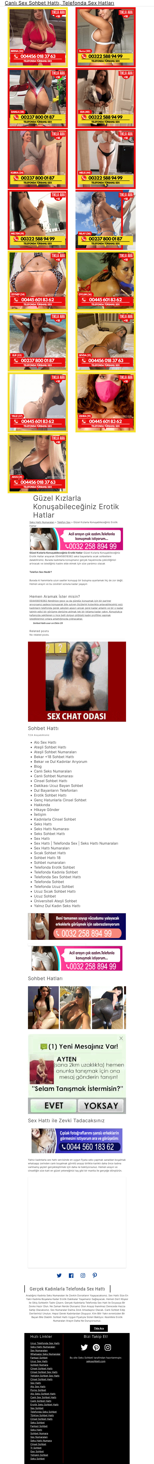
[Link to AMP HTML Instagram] (82, 1276)
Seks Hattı (36, 1429)
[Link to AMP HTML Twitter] (59, 1277)
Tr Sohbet (36, 1447)
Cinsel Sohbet (38, 1444)
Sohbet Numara (39, 1364)
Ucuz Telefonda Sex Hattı (45, 1343)
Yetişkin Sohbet (39, 1454)
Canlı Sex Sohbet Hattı (43, 1397)
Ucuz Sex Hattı (39, 1361)
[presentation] (121, 1007)
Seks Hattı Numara (41, 1440)
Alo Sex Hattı (37, 1386)
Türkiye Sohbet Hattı (42, 1415)
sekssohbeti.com (95, 1361)
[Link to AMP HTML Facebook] (71, 1276)
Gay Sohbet (37, 1451)
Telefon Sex (64, 522)
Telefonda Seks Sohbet (43, 1411)
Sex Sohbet (36, 1408)
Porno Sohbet (38, 1390)
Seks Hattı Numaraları (41, 522)
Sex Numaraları (39, 1350)
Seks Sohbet (37, 1422)
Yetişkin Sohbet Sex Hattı (44, 1375)
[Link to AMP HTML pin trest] (94, 1276)
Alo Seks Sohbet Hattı (42, 1393)
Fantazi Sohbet (39, 1357)
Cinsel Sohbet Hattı (41, 1368)
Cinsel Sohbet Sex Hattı (43, 1372)
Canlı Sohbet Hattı (40, 1400)
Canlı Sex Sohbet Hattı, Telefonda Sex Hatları (59, 3)
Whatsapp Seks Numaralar (45, 1354)
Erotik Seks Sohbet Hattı (44, 1404)
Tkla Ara (99, 1328)
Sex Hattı (35, 1382)
